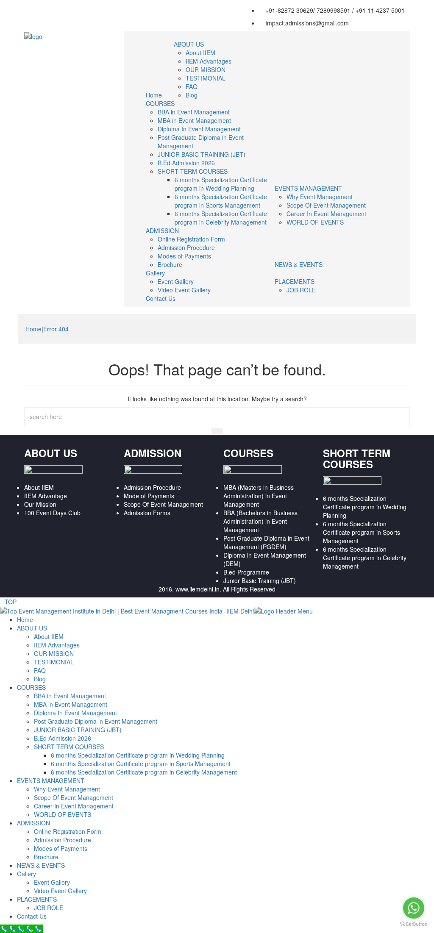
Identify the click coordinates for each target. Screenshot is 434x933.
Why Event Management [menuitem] (67, 789)
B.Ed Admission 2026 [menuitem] (62, 738)
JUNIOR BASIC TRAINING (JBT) (201, 154)
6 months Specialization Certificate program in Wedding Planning (221, 183)
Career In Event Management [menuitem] (74, 806)
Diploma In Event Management (199, 129)
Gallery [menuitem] (26, 873)
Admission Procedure (186, 247)
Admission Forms (147, 512)
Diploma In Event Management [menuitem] (75, 712)
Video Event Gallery (184, 290)
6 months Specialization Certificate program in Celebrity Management (221, 217)
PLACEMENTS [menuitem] (37, 899)
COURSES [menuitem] (31, 687)
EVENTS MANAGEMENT (308, 188)
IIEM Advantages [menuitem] (57, 645)
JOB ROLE (301, 290)
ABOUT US (189, 44)
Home (154, 95)
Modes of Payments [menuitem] (60, 848)
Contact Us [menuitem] (32, 916)
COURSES (160, 103)
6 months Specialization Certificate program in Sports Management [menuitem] (141, 763)
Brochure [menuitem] (46, 856)
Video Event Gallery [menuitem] (60, 890)
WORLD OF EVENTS (315, 222)
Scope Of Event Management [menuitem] (73, 797)
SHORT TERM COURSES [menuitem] (69, 746)
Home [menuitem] (25, 619)
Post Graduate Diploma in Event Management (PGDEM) (266, 542)
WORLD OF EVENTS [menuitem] (62, 814)
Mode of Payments (149, 495)
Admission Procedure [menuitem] (62, 840)
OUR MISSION (205, 69)
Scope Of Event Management (326, 205)
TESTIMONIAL (205, 78)
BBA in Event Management (194, 112)
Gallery (155, 273)
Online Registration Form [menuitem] (67, 831)
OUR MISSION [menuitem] (54, 653)
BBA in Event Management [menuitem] (70, 695)
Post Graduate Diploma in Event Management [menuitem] (95, 721)
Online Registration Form (191, 239)
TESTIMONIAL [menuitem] (54, 662)
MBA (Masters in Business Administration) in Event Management (258, 495)
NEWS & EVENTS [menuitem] (41, 865)
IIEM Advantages (208, 61)
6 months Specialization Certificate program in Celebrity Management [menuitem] (144, 772)
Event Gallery (176, 281)
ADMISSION (162, 230)
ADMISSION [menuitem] (33, 823)
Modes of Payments (184, 256)
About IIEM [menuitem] (49, 636)
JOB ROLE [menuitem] (48, 907)
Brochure (170, 264)
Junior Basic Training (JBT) (259, 580)
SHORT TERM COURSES (193, 171)
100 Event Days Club (52, 512)
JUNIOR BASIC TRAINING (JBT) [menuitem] (78, 729)
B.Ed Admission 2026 (186, 162)
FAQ (192, 86)
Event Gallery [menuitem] (52, 882)
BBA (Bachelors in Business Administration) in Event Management (260, 521)
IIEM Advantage (45, 495)
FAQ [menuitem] (40, 670)
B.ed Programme (246, 572)
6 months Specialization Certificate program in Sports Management (221, 200)
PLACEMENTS (294, 281)
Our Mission (40, 504)
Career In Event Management (326, 213)
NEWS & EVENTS (299, 264)
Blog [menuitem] (40, 679)
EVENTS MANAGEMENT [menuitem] (50, 780)
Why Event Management (320, 196)
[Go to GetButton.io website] (413, 924)
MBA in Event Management (194, 120)
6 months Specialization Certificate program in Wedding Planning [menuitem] (138, 755)
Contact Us (160, 298)
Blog (192, 95)
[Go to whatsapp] (413, 908)
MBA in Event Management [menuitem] (70, 704)
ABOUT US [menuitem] (32, 628)
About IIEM (200, 52)
